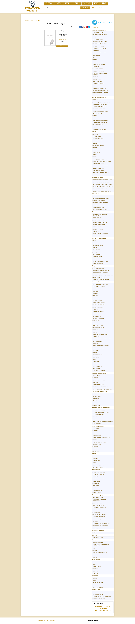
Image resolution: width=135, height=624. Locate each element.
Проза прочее (96, 152)
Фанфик (94, 557)
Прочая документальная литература (102, 421)
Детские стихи (96, 226)
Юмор (94, 453)
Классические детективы (99, 108)
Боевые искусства (97, 594)
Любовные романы (97, 177)
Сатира (94, 462)
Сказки (94, 236)
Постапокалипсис (97, 68)
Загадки (94, 580)
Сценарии (95, 571)
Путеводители (96, 396)
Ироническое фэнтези (98, 46)
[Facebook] (82, 27)
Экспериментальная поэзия (100, 261)
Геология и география (98, 302)
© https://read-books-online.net (46, 620)
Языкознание (96, 368)
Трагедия (95, 573)
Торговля (95, 521)
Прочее (94, 540)
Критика (94, 416)
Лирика (94, 252)
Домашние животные (98, 472)
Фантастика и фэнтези (99, 30)
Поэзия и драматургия (99, 238)
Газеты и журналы (97, 542)
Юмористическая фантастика (100, 90)
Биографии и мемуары (98, 410)
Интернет (95, 377)
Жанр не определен (98, 530)
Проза (94, 131)
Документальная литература (101, 407)
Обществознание (97, 325)
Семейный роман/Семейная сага (101, 161)
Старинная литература (99, 266)
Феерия (94, 175)
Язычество (95, 449)
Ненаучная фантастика (98, 64)
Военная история (97, 300)
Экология (95, 363)
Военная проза (96, 136)
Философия (95, 357)
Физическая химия (97, 354)
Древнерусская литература (100, 272)
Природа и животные (98, 205)
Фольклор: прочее (97, 587)
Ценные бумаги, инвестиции (100, 525)
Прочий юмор (96, 460)
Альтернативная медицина (100, 284)
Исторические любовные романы (102, 179)
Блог (96, 3)
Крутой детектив (97, 113)
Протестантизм (96, 435)
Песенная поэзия (97, 256)
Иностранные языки (98, 311)
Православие (96, 433)
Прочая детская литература (100, 233)
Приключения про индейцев (100, 202)
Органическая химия (98, 327)
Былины (94, 578)
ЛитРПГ (94, 57)
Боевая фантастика (98, 32)
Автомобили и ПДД (97, 537)
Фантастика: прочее (98, 83)
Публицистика (96, 423)
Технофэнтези (96, 79)
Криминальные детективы (100, 111)
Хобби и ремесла (97, 490)
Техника (94, 535)
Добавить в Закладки (97, 7)
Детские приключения (98, 224)
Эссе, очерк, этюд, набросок (100, 172)
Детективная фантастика (99, 41)
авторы (77, 3)
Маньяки (94, 115)
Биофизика (95, 291)
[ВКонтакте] (80, 27)
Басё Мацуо (62, 39)
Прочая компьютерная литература (101, 389)
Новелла (94, 147)
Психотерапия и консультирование (102, 339)
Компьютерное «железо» (99, 380)
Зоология (95, 309)
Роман (94, 156)
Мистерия (95, 568)
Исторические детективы (99, 106)
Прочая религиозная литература (101, 437)
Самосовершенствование (100, 442)
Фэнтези (94, 86)
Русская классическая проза (100, 159)
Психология (95, 336)
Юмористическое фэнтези (100, 92)
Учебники (95, 350)
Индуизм (95, 430)
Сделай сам (95, 485)
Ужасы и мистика (97, 81)
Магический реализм (98, 145)
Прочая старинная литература (100, 279)
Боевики (95, 99)
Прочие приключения (98, 207)
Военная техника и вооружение (101, 596)
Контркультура (96, 143)
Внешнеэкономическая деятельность (99, 500)
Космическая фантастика (99, 53)
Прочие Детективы (97, 124)
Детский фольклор (97, 229)
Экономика (95, 528)
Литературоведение (98, 318)
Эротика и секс (96, 492)
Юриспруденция (97, 366)
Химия (94, 359)
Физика (94, 352)
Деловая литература (98, 495)
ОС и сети (95, 382)
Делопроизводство (98, 505)
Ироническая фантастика (99, 43)
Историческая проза (98, 138)
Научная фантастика (98, 62)
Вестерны (95, 196)
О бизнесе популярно (98, 516)
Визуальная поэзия (97, 245)
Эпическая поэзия (97, 263)
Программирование (98, 384)
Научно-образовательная (99, 282)
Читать (62, 45)
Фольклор (95, 575)
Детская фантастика (98, 220)
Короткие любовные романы (100, 182)
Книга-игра (95, 231)
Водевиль (95, 562)
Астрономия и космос (98, 286)
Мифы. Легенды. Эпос (98, 277)
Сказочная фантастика (98, 71)
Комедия (95, 458)
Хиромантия (95, 451)
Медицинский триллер (98, 118)
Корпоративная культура (99, 507)
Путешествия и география (99, 209)
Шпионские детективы (99, 129)
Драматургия (96, 249)
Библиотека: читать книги (103, 610)
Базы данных (96, 375)
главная (49, 3)
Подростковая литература (99, 552)
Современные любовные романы (101, 191)
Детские (94, 212)
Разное (94, 532)
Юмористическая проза (99, 465)
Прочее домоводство (98, 479)
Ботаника (95, 295)
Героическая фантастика (99, 34)
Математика (95, 320)
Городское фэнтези (98, 37)
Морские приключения (98, 200)
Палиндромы (96, 254)
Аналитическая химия (98, 370)
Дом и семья (96, 469)
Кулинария (95, 476)
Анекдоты (95, 456)
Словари (94, 400)
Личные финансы (97, 509)
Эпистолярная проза (98, 170)
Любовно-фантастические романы (102, 184)
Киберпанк (95, 50)
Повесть (94, 150)
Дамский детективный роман (100, 102)
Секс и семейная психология (100, 345)
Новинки (87, 3)
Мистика (94, 59)
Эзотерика (95, 446)
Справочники (96, 403)
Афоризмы (95, 134)
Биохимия (95, 293)
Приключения (96, 193)
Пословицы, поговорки (99, 585)
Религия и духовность (98, 426)
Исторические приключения (100, 198)
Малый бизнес (96, 512)
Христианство (96, 444)
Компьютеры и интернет (99, 373)
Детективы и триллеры (99, 97)
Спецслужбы (96, 592)
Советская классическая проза (101, 165)
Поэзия (62, 42)
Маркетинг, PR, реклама (99, 514)
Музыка (94, 550)
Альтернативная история (99, 95)
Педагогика (96, 329)
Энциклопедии (96, 405)
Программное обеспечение (100, 386)
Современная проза (98, 168)
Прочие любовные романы (100, 188)
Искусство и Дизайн (98, 414)
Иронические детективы (99, 104)
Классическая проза (98, 141)
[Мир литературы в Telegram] (103, 24)
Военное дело (96, 589)
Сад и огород (96, 483)
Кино (93, 548)
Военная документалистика (100, 412)
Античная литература (98, 268)
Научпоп (94, 419)
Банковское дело (97, 497)
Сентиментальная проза (99, 163)
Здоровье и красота (98, 474)
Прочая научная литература (100, 334)
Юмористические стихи (99, 467)
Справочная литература (99, 391)
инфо (104, 3)
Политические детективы (100, 120)
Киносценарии (96, 566)
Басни (94, 240)
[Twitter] (89, 27)
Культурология (96, 316)
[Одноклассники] (84, 27)
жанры (58, 3)
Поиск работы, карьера (98, 519)
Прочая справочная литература (101, 394)
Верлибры (95, 243)
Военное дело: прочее (98, 598)
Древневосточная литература (100, 270)
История (94, 314)
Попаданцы (95, 66)
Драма (94, 564)
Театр (94, 555)
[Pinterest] (87, 27)
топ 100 (67, 3)
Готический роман (97, 39)
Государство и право (98, 304)
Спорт (94, 488)
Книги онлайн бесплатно (102, 606)
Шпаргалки (95, 361)
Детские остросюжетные (99, 222)
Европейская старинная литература (102, 275)
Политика (95, 332)
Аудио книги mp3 (103, 608)
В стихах (95, 247)
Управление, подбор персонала (101, 523)
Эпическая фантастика (98, 88)
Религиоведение (97, 341)
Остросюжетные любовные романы (102, 186)
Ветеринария (96, 298)
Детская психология (98, 307)
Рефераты (95, 343)
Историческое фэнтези (99, 48)
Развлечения (96, 481)
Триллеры (95, 127)
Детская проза (96, 217)
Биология (95, 289)
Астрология (95, 428)
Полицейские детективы (99, 122)
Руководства (96, 398)
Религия (94, 439)
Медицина (95, 323)
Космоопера (96, 55)
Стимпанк (95, 76)
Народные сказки (97, 582)
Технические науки (98, 348)
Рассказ (94, 154)
